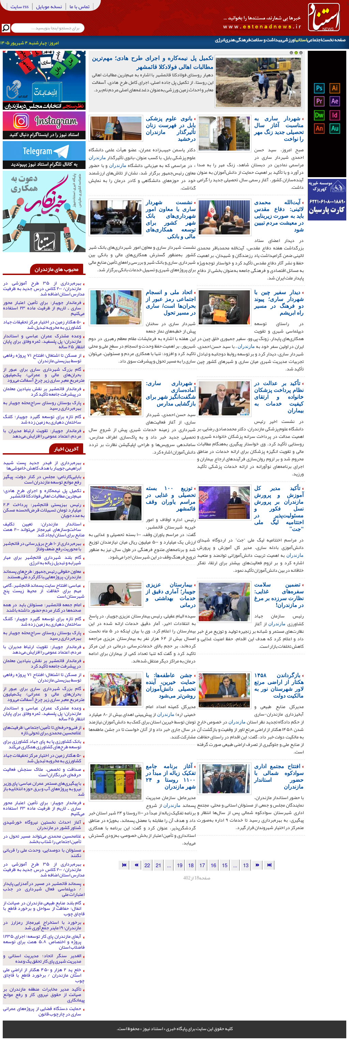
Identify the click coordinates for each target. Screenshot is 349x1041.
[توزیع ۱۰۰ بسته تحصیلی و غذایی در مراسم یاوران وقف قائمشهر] (116, 502)
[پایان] (124, 865)
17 (202, 865)
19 (179, 865)
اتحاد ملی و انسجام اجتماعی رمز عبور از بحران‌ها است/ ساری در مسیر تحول (171, 302)
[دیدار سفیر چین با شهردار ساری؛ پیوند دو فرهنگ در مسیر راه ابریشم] (224, 306)
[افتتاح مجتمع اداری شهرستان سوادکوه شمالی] (224, 778)
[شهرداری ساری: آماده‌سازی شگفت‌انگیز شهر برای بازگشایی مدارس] (116, 397)
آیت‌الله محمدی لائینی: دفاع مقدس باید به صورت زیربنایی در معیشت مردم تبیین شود (279, 215)
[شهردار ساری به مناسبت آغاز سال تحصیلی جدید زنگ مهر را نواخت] (224, 132)
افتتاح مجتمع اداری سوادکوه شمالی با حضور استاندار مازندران (279, 776)
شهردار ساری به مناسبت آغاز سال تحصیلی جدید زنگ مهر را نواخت (279, 128)
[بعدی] (136, 865)
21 (158, 865)
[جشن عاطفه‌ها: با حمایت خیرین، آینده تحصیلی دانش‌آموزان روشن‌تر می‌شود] (116, 688)
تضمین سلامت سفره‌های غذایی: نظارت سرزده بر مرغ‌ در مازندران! (279, 594)
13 (245, 865)
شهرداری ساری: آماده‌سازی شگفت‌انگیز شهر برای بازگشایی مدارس (171, 393)
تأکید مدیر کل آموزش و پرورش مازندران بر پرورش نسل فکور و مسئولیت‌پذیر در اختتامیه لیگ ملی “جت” (279, 508)
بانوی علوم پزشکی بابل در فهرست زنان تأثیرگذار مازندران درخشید (171, 128)
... (235, 865)
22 (147, 865)
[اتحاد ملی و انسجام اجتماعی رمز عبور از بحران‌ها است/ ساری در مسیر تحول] (116, 306)
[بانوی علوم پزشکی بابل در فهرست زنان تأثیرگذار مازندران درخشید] (116, 127)
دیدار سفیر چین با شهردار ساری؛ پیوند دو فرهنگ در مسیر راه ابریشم (279, 302)
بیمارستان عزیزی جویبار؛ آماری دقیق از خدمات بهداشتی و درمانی (171, 594)
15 (224, 865)
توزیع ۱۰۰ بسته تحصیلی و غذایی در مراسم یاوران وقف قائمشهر (171, 498)
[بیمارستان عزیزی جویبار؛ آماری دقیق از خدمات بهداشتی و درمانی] (116, 593)
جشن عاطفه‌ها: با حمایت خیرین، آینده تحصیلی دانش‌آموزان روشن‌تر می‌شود (171, 685)
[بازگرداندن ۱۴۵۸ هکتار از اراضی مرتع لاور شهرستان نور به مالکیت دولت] (224, 689)
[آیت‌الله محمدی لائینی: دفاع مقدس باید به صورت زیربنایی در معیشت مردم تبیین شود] (224, 216)
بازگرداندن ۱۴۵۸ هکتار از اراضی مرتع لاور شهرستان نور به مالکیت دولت (279, 685)
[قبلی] (257, 865)
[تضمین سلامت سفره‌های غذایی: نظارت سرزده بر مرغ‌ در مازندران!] (224, 601)
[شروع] (269, 865)
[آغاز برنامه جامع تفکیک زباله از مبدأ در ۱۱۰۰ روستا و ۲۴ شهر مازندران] (116, 781)
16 (213, 865)
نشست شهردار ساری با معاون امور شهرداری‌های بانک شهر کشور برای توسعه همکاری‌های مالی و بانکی (171, 219)
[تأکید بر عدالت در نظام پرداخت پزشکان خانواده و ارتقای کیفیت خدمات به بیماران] (224, 397)
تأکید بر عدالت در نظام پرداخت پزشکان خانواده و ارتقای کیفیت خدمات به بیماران (279, 396)
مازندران (97, 157)
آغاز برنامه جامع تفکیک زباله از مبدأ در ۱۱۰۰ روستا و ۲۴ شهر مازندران (171, 776)
